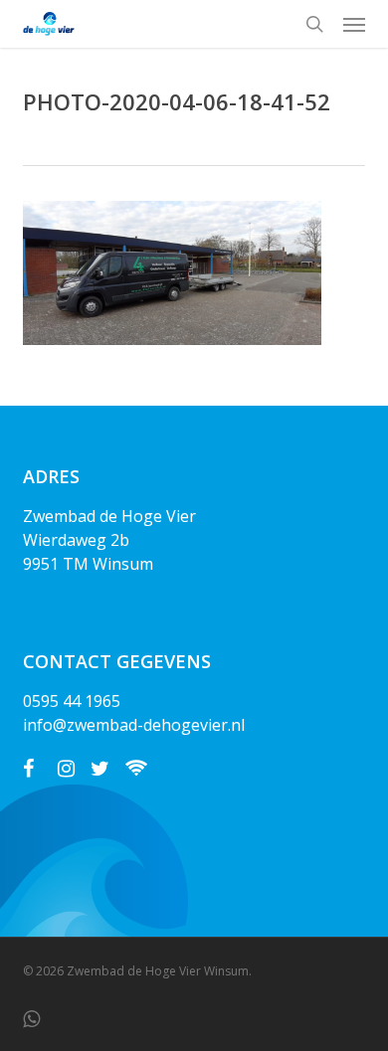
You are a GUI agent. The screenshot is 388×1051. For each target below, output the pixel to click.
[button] (354, 24)
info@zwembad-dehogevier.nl (134, 725)
